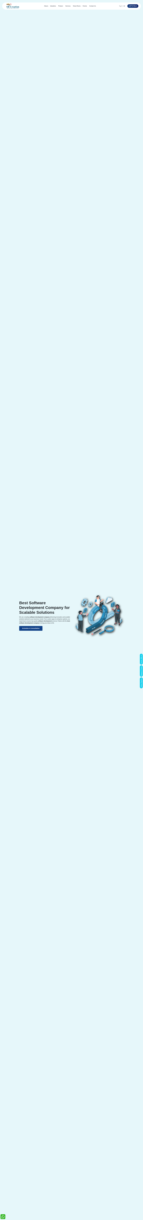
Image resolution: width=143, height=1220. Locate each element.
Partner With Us (141, 659)
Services (68, 6)
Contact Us (92, 6)
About (46, 6)
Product (60, 6)
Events (85, 6)
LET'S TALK (133, 6)
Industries (53, 6)
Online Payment (141, 682)
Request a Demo (141, 671)
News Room (76, 6)
